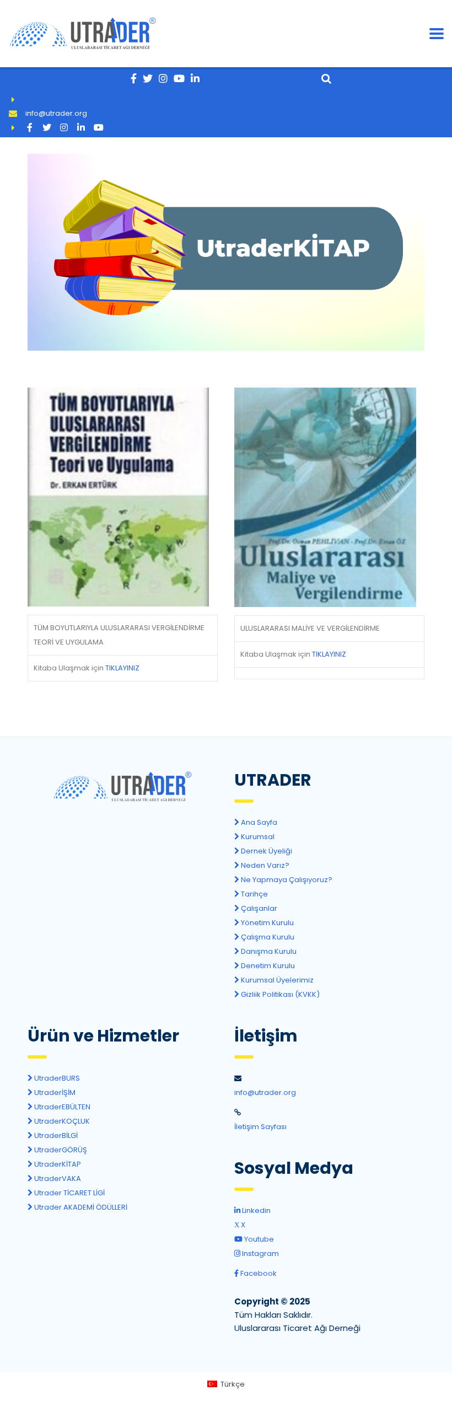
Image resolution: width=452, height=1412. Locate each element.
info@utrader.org (56, 113)
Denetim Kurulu (267, 965)
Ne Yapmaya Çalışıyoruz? (285, 879)
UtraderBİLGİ (55, 1135)
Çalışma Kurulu (266, 937)
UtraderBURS (56, 1078)
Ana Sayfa (258, 822)
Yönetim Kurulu (266, 922)
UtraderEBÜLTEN (61, 1107)
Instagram (259, 1253)
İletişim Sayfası (260, 1126)
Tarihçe (253, 894)
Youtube (258, 1239)
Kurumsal (257, 836)
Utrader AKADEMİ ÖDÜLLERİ (80, 1207)
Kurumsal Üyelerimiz (276, 980)
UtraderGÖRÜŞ (60, 1150)
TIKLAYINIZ (122, 668)
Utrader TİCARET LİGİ (69, 1193)
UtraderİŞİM (54, 1092)
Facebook (258, 1273)
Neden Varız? (264, 865)
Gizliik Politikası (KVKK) (279, 994)
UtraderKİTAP (57, 1164)
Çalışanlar (258, 908)
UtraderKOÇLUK (61, 1121)
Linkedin (255, 1210)
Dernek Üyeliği (265, 851)
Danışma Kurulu (268, 951)
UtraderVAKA (57, 1178)
